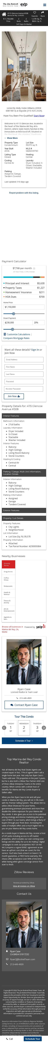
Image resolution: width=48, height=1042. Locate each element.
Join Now (12, 396)
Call (11, 1038)
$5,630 (41, 283)
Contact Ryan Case (26, 705)
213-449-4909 (25, 698)
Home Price (8, 302)
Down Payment (9, 318)
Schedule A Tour (23, 741)
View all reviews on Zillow (24, 886)
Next (44, 728)
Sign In (35, 349)
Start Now (39, 115)
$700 (42, 296)
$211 (42, 292)
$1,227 (41, 287)
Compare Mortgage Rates (16, 338)
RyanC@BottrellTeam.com (22, 959)
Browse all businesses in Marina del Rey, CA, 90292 (12, 629)
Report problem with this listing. (24, 193)
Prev (4, 728)
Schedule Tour (32, 1038)
